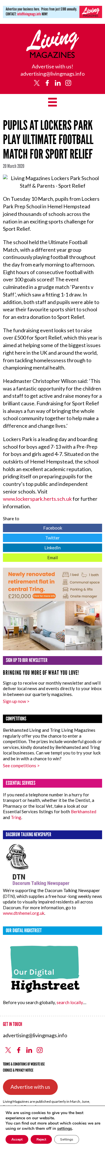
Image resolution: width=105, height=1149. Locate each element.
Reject (41, 1139)
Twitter (31, 537)
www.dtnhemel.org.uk (23, 913)
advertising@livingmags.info (52, 73)
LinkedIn (32, 547)
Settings (66, 1139)
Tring (16, 817)
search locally (70, 1002)
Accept (16, 1139)
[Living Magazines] (52, 56)
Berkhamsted (83, 811)
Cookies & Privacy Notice (18, 1070)
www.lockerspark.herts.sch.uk (37, 499)
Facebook (32, 527)
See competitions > (21, 765)
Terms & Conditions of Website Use (24, 1064)
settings (64, 1128)
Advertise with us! (52, 66)
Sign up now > (16, 701)
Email (30, 556)
